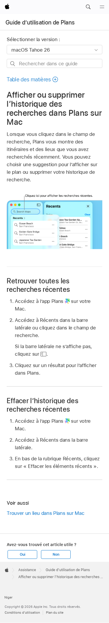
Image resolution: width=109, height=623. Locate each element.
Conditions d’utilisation (22, 612)
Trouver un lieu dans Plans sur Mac (45, 513)
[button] (88, 7)
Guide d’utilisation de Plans (40, 22)
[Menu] (102, 7)
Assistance (27, 570)
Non (56, 554)
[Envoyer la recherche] (13, 64)
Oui (22, 554)
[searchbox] (54, 63)
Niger (8, 597)
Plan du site (54, 612)
